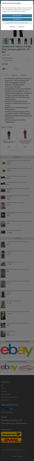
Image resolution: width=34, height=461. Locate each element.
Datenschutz (21, 26)
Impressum (12, 26)
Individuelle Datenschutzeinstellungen (17, 23)
